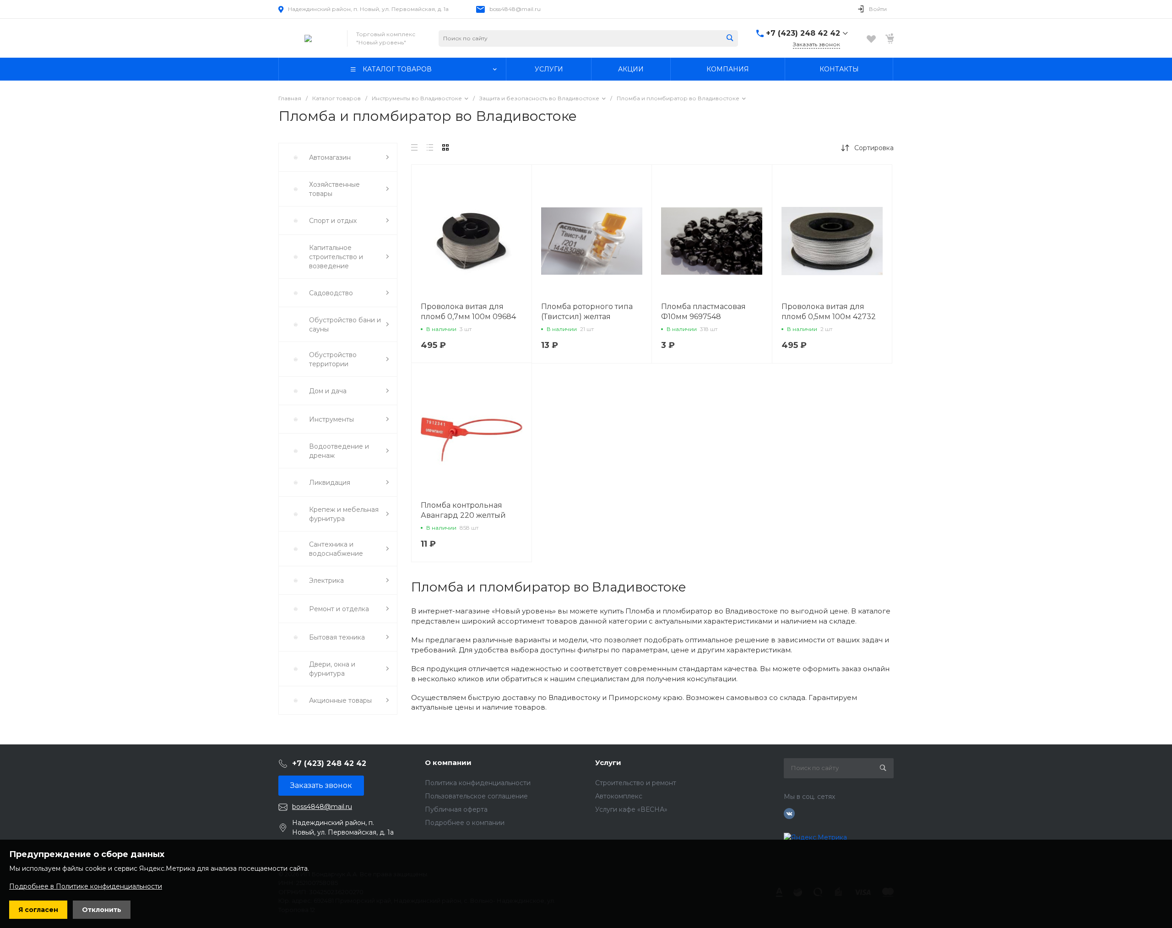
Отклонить (101, 910)
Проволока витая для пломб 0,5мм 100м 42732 (828, 311)
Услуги (608, 762)
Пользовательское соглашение (476, 796)
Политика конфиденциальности (478, 783)
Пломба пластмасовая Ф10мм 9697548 (703, 311)
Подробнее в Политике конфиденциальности (85, 886)
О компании (448, 762)
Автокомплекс (618, 796)
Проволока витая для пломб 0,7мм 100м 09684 (468, 311)
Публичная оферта (456, 809)
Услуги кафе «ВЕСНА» (631, 809)
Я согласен (38, 910)
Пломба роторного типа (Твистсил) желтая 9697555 (587, 316)
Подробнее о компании (465, 823)
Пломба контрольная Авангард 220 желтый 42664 (463, 515)
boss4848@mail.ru (515, 8)
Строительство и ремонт (635, 783)
